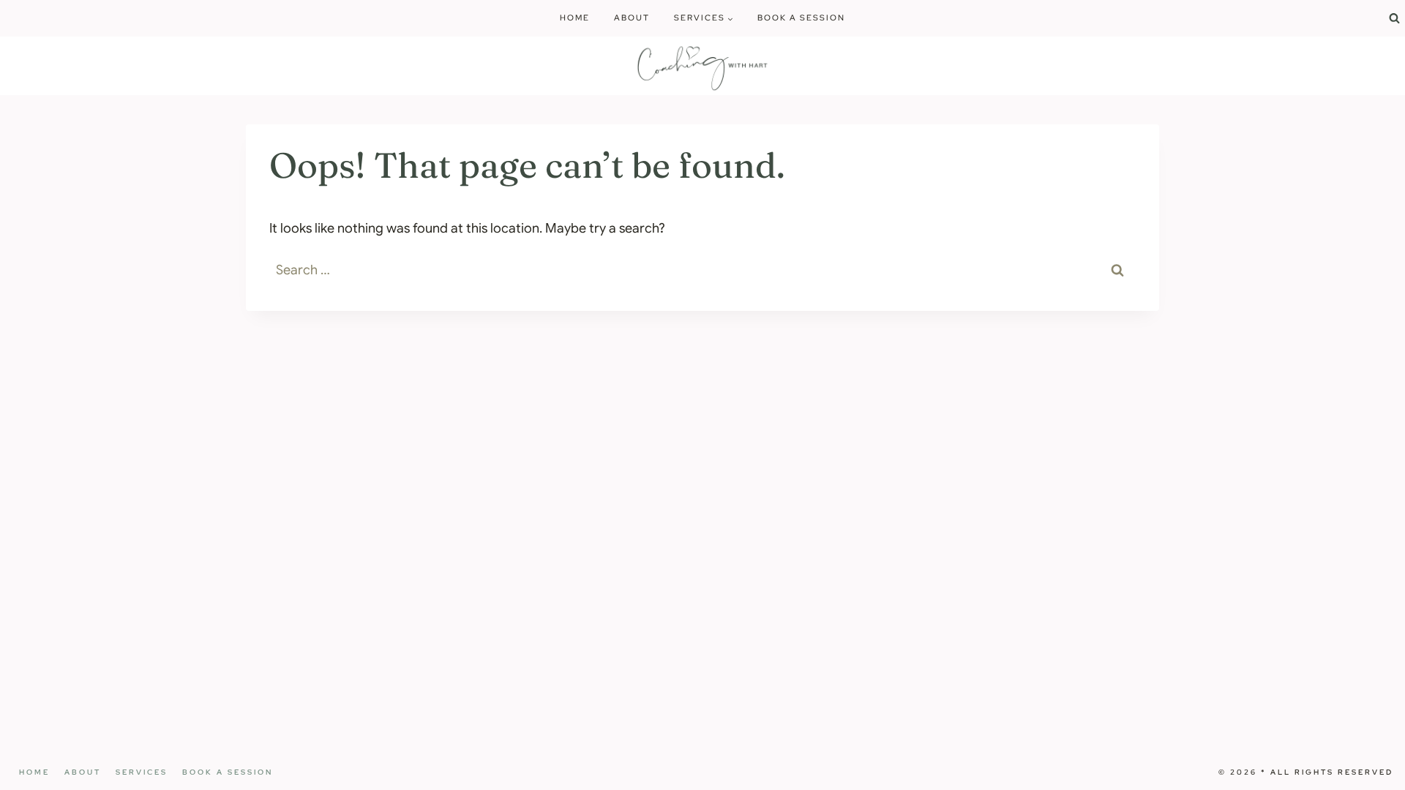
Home (575, 17)
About (632, 17)
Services (142, 772)
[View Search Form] (1394, 18)
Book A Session (801, 17)
